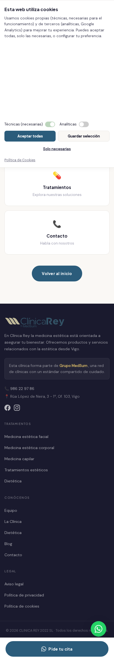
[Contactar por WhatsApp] (98, 629)
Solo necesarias (57, 149)
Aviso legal (14, 583)
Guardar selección (84, 136)
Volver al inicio (57, 273)
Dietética (13, 480)
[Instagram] (17, 409)
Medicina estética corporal (29, 447)
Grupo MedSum (73, 365)
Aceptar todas (30, 136)
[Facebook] (7, 409)
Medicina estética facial (26, 436)
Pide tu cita (60, 648)
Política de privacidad (24, 595)
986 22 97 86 (22, 388)
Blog (8, 543)
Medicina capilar (19, 458)
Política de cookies (21, 606)
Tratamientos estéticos (26, 469)
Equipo (10, 510)
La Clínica (13, 521)
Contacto (13, 554)
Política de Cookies (19, 160)
